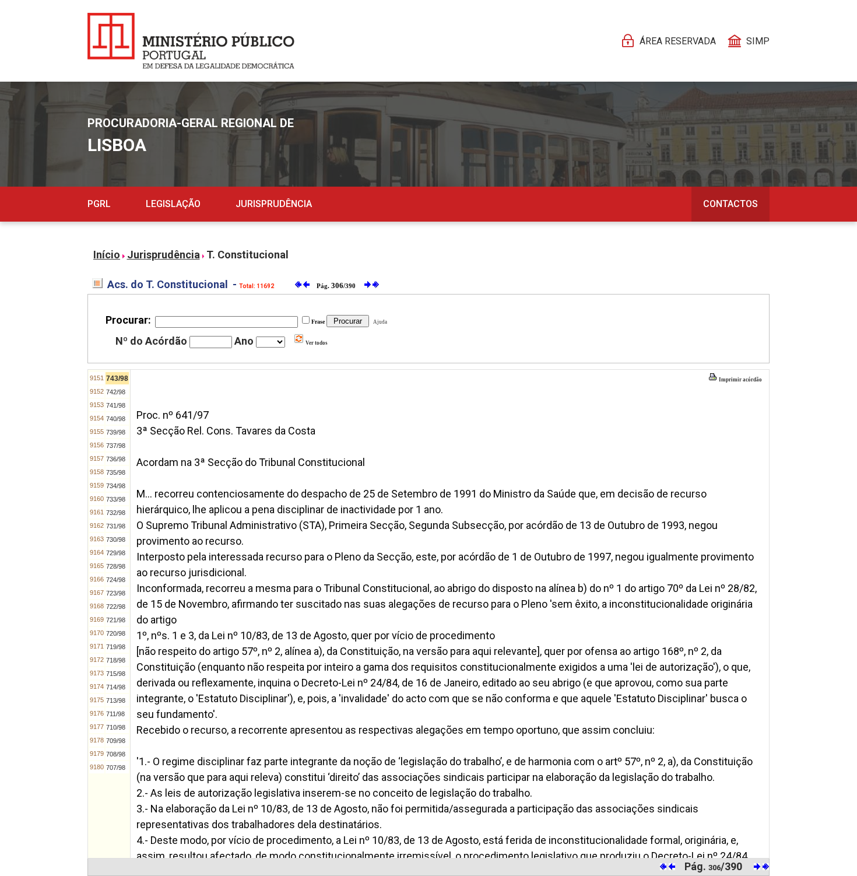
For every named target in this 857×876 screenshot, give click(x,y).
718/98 (115, 660)
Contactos (730, 203)
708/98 (115, 754)
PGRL (99, 203)
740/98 (115, 418)
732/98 (115, 512)
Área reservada (678, 41)
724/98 (115, 579)
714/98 (115, 687)
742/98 (115, 391)
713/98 (115, 700)
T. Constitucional (247, 254)
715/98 (115, 673)
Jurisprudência (274, 203)
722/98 (115, 606)
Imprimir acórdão (740, 380)
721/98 (115, 619)
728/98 (115, 566)
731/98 (115, 526)
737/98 (115, 445)
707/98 (115, 767)
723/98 (115, 593)
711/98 (115, 713)
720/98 (115, 633)
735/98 (115, 472)
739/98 (115, 432)
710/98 (115, 727)
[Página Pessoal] (190, 41)
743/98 (117, 378)
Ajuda (379, 322)
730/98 (115, 539)
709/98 (115, 740)
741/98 (115, 405)
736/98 (115, 458)
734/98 (115, 485)
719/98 (115, 646)
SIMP (758, 41)
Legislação (173, 203)
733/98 (115, 499)
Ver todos (316, 343)
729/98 (115, 552)
